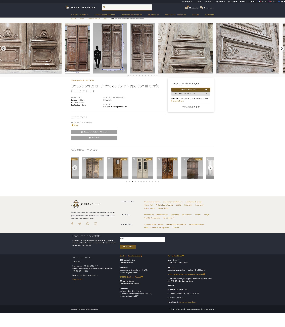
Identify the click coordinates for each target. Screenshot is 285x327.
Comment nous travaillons (176, 224)
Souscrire (127, 247)
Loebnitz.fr (175, 215)
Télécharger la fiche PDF (94, 132)
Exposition (207, 1)
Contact (253, 1)
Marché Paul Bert (176, 256)
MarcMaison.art (187, 1)
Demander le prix (194, 89)
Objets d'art (153, 15)
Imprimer (94, 137)
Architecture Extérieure (175, 15)
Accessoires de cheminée (105, 15)
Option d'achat (163, 208)
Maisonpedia (232, 1)
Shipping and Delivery (196, 224)
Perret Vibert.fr (168, 218)
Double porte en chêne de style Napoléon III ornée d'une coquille (127, 18)
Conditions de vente (193, 309)
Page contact (77, 279)
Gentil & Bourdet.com (152, 218)
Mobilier (195, 15)
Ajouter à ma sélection (191, 93)
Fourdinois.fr (187, 215)
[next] (281, 48)
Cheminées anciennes (79, 15)
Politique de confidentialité (178, 309)
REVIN (74, 125)
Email (122, 238)
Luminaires (209, 15)
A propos (243, 1)
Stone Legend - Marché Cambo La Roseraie (186, 274)
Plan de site (204, 309)
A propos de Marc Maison (153, 224)
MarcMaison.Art (162, 215)
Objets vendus (149, 208)
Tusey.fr (206, 215)
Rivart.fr (198, 215)
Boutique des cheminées (131, 256)
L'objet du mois (220, 1)
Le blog (198, 1)
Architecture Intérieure (131, 15)
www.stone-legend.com (187, 302)
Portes (105, 18)
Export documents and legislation (156, 228)
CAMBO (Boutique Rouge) (131, 277)
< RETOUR (74, 18)
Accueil (82, 18)
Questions (176, 228)
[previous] (3, 48)
